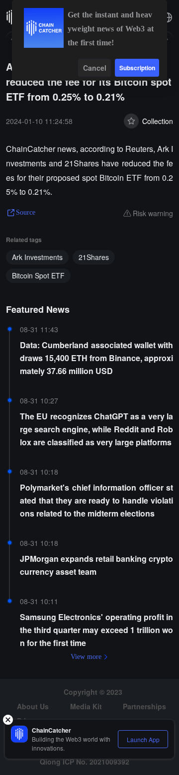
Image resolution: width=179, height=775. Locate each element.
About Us (33, 706)
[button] (167, 17)
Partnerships (144, 706)
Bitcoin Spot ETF (38, 275)
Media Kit (86, 706)
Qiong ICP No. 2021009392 (84, 762)
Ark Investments (37, 257)
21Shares (94, 257)
